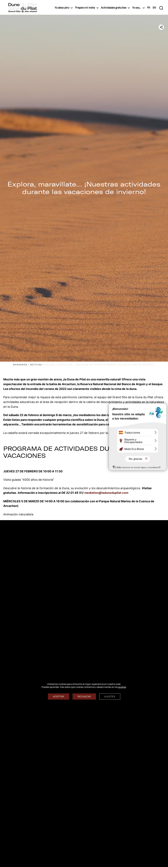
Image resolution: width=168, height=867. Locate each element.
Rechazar (84, 696)
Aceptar (58, 696)
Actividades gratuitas (113, 7)
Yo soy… (136, 7)
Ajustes (109, 696)
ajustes (122, 687)
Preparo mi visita (85, 7)
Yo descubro (62, 7)
